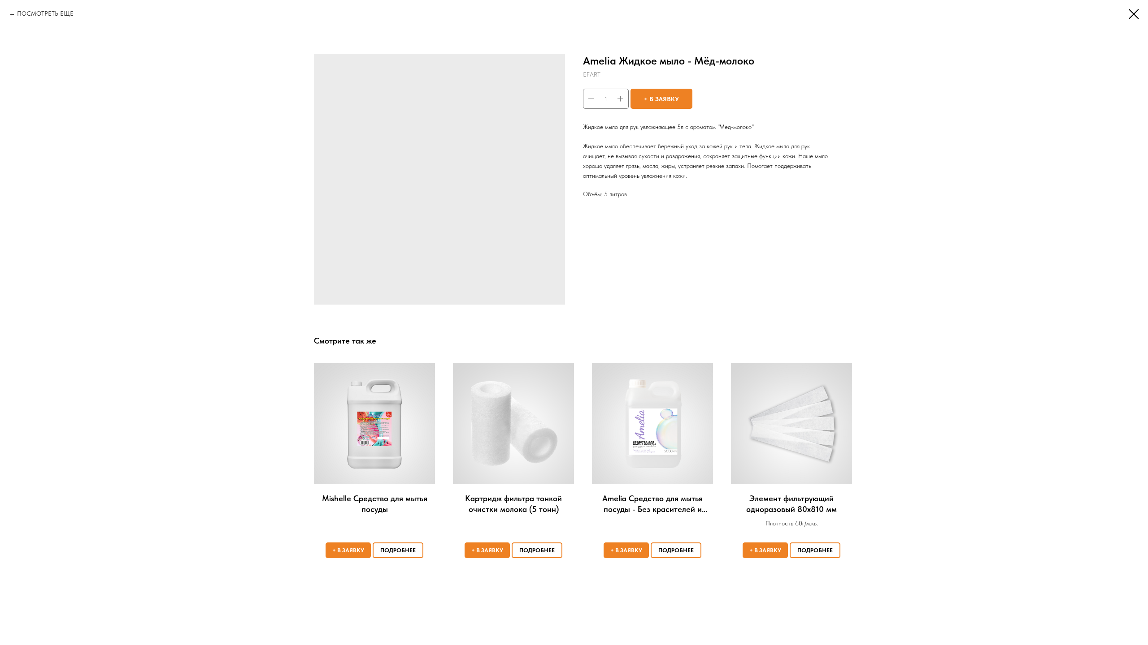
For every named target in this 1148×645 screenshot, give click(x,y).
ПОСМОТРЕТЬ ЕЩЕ (45, 13)
